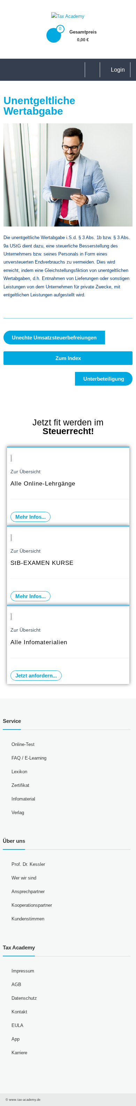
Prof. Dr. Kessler (28, 864)
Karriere (19, 1052)
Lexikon (19, 771)
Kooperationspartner (32, 905)
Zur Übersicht (25, 471)
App (16, 1039)
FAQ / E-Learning (29, 758)
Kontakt (19, 1011)
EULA (17, 1025)
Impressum (23, 971)
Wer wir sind (24, 878)
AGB (16, 984)
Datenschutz (24, 998)
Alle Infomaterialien (38, 642)
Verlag (18, 812)
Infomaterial (23, 799)
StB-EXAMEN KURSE (42, 563)
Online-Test (23, 744)
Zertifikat (20, 785)
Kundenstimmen (28, 918)
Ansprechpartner (28, 891)
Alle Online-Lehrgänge (42, 483)
